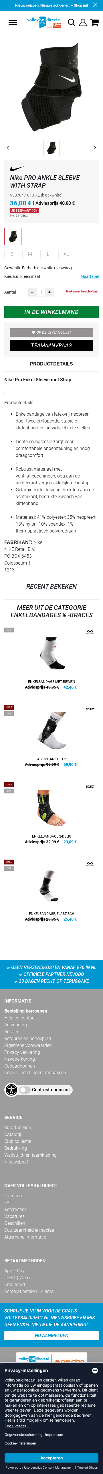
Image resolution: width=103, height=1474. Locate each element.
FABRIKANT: (18, 542)
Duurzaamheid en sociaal (30, 1230)
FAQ (8, 1202)
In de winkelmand (51, 311)
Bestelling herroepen (25, 1011)
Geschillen (14, 1223)
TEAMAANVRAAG (51, 345)
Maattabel (89, 276)
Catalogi (12, 1134)
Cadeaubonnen (19, 1066)
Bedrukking (15, 1148)
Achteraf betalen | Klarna (29, 1291)
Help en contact (20, 1018)
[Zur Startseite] (38, 22)
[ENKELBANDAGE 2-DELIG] (51, 815)
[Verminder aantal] (32, 292)
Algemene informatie (25, 1237)
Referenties (15, 1209)
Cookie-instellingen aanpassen (35, 1072)
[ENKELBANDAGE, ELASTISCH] (51, 892)
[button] (12, 22)
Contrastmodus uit (51, 1089)
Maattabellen (17, 1127)
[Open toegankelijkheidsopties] (11, 1090)
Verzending (15, 1024)
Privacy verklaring (22, 1052)
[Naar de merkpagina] (17, 170)
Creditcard (14, 1284)
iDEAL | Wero (17, 1277)
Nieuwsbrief (16, 1162)
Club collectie (17, 1141)
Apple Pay (14, 1270)
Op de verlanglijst (54, 333)
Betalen (11, 1031)
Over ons (13, 1195)
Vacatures (14, 1216)
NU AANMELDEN (51, 1335)
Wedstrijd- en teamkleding (30, 1155)
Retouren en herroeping (27, 1038)
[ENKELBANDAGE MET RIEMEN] (51, 660)
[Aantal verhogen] (49, 292)
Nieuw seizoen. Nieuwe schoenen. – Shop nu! (51, 5)
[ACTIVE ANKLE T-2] (51, 738)
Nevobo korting (19, 1059)
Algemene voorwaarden (28, 1045)
